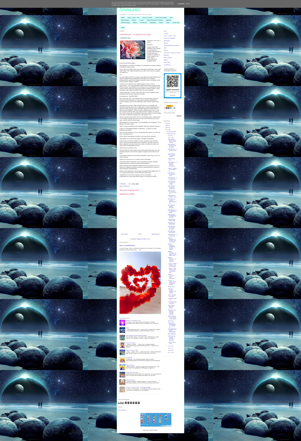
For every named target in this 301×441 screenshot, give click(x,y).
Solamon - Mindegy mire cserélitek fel (172, 169)
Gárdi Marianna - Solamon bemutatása (172, 206)
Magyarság (168, 20)
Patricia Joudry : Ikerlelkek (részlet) (171, 306)
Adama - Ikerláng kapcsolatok (172, 295)
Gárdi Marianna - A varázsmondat (172, 235)
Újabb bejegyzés (124, 234)
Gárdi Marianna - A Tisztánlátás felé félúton (172, 211)
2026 (167, 123)
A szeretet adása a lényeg (172, 342)
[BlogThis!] (134, 184)
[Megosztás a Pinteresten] (138, 184)
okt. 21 (170, 348)
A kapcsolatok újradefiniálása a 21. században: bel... (172, 325)
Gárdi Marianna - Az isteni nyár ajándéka (172, 182)
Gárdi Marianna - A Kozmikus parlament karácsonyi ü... (172, 164)
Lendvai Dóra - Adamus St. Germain (172, 52)
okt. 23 (170, 137)
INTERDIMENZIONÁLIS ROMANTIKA (172, 330)
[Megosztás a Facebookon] (136, 184)
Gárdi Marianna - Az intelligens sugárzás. (172, 155)
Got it (188, 3)
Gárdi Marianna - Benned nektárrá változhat (172, 141)
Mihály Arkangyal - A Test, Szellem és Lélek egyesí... (172, 317)
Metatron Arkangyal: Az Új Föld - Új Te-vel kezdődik (172, 240)
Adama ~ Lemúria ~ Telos (133, 17)
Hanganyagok (153, 22)
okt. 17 (170, 352)
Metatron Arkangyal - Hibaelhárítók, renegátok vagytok (171, 246)
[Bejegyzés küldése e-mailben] (129, 183)
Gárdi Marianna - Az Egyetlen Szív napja (172, 228)
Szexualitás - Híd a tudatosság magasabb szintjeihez (172, 312)
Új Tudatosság (143, 22)
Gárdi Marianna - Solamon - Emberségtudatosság (172, 201)
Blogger (156, 430)
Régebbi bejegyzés (156, 234)
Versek (167, 22)
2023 (167, 127)
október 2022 (170, 133)
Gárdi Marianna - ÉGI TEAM (172, 223)
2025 (167, 125)
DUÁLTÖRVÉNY (172, 334)
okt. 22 (170, 346)
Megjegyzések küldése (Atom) (143, 239)
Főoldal (122, 17)
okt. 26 (170, 135)
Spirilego (130, 9)
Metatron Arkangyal (125, 22)
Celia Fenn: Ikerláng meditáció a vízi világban (172, 290)
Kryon (171, 17)
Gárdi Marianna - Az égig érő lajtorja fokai (172, 187)
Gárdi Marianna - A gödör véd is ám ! (172, 150)
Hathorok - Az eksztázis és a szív (133, 320)
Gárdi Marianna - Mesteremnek (172, 231)
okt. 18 (170, 350)
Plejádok (135, 22)
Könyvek (161, 22)
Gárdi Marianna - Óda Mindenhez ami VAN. (172, 216)
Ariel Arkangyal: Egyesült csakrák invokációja (136, 335)
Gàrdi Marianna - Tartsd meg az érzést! (172, 174)
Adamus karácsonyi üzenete (132, 372)
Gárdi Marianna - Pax (172, 159)
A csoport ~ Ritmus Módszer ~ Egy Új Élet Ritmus (172, 265)
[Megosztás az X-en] (135, 184)
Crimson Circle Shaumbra (161, 17)
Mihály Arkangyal (125, 20)
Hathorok (134, 20)
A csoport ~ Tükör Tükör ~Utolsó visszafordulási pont (172, 270)
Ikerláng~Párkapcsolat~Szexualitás (155, 20)
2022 (167, 129)
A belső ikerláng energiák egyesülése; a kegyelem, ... (171, 338)
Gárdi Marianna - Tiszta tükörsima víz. (172, 192)
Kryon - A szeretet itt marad (127, 245)
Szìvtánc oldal (167, 62)
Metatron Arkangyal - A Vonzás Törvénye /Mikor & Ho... (172, 253)
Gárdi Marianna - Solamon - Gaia (172, 196)
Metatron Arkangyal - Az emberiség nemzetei (172, 259)
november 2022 (170, 131)
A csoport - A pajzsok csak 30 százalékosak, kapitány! (172, 282)
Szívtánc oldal (176, 22)
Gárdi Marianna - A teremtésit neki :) (172, 178)
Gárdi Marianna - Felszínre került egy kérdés (172, 146)
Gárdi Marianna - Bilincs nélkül (172, 220)
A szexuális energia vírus (172, 299)
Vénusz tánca (171, 321)
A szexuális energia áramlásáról (172, 302)
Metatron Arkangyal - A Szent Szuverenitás (172, 276)
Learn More (181, 3)
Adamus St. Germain (147, 17)
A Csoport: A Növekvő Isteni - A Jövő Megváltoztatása (138, 387)
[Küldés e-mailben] (132, 184)
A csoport (141, 20)
